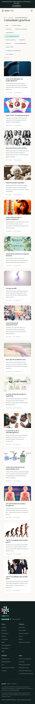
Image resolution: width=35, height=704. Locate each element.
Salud (3, 642)
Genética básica (17, 25)
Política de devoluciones (25, 670)
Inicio (5, 17)
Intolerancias (5, 633)
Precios (21, 636)
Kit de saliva (22, 627)
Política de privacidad (24, 664)
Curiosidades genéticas (12, 36)
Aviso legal (21, 661)
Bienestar (22, 40)
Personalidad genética (21, 43)
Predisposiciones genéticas (13, 50)
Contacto (4, 670)
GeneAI (20, 639)
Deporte (8, 43)
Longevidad (5, 639)
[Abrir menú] (31, 10)
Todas (6, 25)
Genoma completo (24, 633)
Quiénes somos (6, 658)
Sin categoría (9, 54)
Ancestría (8, 29)
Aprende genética (6, 661)
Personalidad (5, 648)
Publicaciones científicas (8, 667)
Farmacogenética (10, 40)
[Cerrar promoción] (33, 4)
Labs (3, 664)
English (9, 683)
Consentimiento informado (26, 673)
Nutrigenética (10, 32)
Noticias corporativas (21, 29)
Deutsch (14, 683)
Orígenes (4, 627)
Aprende (11, 17)
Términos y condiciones (25, 658)
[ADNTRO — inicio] (8, 11)
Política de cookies (23, 667)
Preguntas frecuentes (24, 642)
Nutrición (4, 630)
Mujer (3, 651)
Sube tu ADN (9, 47)
